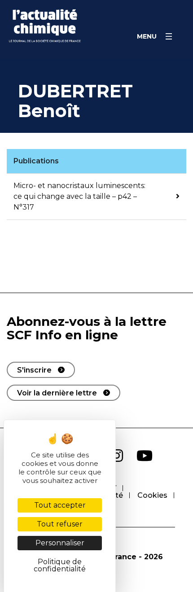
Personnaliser (59, 543)
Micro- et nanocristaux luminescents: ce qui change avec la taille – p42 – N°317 (79, 196)
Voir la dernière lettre (57, 393)
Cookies (152, 495)
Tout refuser (60, 524)
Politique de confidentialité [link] (60, 565)
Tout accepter (60, 505)
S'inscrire (34, 370)
